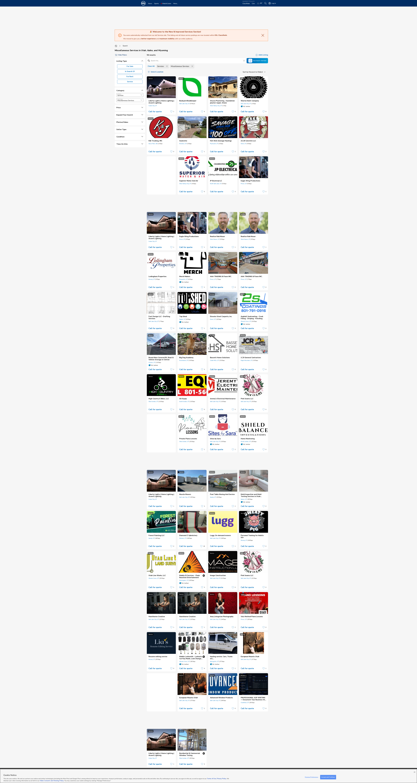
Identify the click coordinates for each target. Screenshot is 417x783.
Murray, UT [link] (152, 279)
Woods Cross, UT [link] (246, 321)
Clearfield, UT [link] (245, 702)
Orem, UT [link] (243, 143)
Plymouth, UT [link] (214, 143)
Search (125, 46)
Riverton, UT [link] (183, 143)
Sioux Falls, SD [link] (153, 143)
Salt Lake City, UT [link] (184, 103)
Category (119, 94)
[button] (141, 95)
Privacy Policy (221, 779)
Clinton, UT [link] (152, 362)
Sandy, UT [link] (213, 497)
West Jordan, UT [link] (153, 401)
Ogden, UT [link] (182, 319)
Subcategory (120, 99)
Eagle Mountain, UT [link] (246, 360)
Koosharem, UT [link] (183, 360)
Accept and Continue (328, 777)
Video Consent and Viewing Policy (52, 781)
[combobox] (129, 95)
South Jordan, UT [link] (184, 401)
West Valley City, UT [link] (216, 106)
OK (414, 772)
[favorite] (171, 111)
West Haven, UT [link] (214, 239)
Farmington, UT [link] (183, 580)
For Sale (130, 66)
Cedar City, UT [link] (153, 106)
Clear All (151, 66)
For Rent (129, 76)
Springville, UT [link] (214, 661)
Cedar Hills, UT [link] (214, 360)
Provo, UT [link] (244, 183)
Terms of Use (211, 779)
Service (130, 82)
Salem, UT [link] (244, 499)
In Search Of (130, 71)
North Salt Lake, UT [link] (215, 183)
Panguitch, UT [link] (183, 279)
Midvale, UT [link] (182, 538)
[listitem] (161, 95)
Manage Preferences (311, 777)
